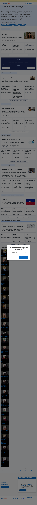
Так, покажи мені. (23, 257)
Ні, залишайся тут (13, 257)
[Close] (29, 246)
